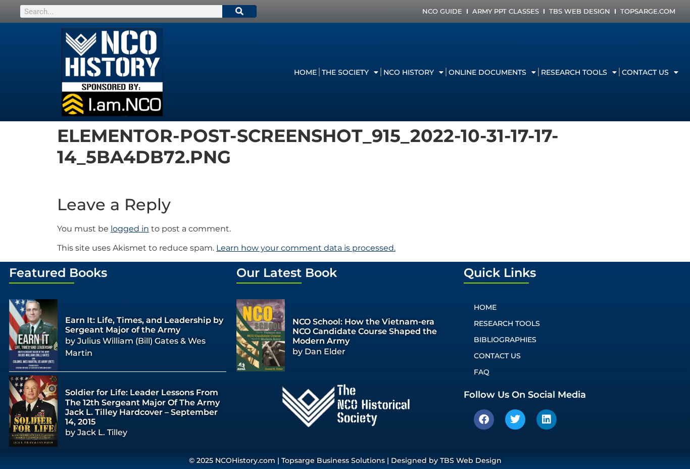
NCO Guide (442, 11)
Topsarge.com (647, 11)
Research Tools (574, 72)
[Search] (239, 11)
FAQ (481, 372)
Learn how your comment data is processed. (306, 248)
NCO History (408, 72)
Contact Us (645, 72)
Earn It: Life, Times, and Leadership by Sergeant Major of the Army (144, 325)
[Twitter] (515, 419)
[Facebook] (484, 419)
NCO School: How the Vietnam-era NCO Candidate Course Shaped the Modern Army (364, 331)
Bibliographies (505, 339)
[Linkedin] (546, 419)
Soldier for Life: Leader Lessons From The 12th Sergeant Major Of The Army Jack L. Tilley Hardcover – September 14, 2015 (142, 407)
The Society (345, 72)
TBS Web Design (579, 11)
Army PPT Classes (505, 11)
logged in (130, 228)
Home (305, 72)
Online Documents (487, 72)
